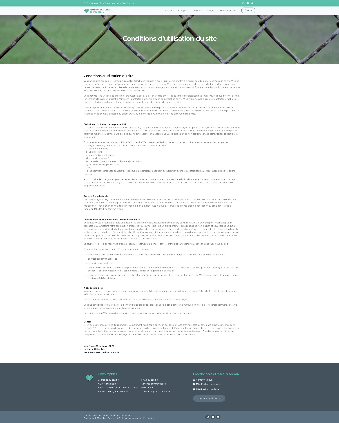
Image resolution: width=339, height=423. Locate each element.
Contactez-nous (204, 380)
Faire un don (147, 388)
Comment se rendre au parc (209, 398)
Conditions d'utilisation (131, 418)
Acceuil (168, 11)
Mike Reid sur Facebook (208, 384)
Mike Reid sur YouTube (207, 389)
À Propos (182, 11)
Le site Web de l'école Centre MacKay (118, 388)
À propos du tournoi (108, 380)
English (248, 10)
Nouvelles (197, 11)
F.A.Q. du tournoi (149, 380)
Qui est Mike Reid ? (108, 384)
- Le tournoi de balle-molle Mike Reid (116, 415)
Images (211, 11)
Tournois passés (228, 11)
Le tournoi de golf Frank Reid (113, 392)
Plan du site (148, 418)
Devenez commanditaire (153, 384)
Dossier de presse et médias (156, 392)
